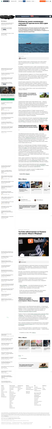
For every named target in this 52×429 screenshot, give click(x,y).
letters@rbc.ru (6, 415)
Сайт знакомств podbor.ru (38, 401)
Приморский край (12, 407)
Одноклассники (20, 388)
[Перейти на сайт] (7, 17)
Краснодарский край (12, 395)
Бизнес (2, 368)
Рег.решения (36, 398)
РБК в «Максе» (22, 179)
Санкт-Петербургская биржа (16, 418)
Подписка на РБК (28, 388)
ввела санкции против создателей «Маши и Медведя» (33, 314)
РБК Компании (36, 402)
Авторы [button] (19, 196)
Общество (2, 30)
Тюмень (10, 401)
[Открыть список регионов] (47, 1)
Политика (2, 70)
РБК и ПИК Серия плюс (4, 128)
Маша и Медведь (23, 285)
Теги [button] (22, 196)
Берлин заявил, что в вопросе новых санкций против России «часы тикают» (27, 95)
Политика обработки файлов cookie (26, 423)
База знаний (3, 395)
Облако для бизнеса (37, 394)
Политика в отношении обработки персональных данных (10, 423)
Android (44, 388)
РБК (19, 129)
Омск (10, 390)
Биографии (2, 394)
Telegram (19, 389)
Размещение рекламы (37, 390)
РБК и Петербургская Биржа (5, 335)
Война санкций (20, 19)
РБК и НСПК (3, 35)
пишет (33, 62)
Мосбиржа (10, 418)
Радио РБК (5, 1)
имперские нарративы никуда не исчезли (27, 311)
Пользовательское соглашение (28, 422)
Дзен (18, 390)
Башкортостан (11, 391)
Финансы (2, 393)
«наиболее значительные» (30, 137)
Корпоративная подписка (29, 389)
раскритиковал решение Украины (25, 324)
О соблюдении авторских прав (17, 422)
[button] (47, 1)
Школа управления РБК (37, 404)
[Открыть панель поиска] (48, 1)
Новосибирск (11, 389)
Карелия (10, 405)
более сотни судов (44, 118)
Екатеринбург (11, 388)
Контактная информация (37, 388)
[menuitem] (13, 1)
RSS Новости (28, 393)
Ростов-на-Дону (11, 399)
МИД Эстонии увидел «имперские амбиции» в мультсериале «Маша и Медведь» (28, 299)
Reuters (22, 120)
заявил (25, 147)
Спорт (2, 378)
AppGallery (44, 389)
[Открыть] (7, 1)
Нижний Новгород (12, 396)
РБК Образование (3, 396)
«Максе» (34, 332)
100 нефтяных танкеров (40, 165)
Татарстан (10, 400)
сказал (47, 157)
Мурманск (10, 406)
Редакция (35, 389)
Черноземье (11, 402)
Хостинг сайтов (36, 397)
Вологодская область (12, 393)
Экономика (2, 388)
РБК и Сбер (3, 276)
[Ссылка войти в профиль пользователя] (50, 1)
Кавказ (10, 404)
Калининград (11, 394)
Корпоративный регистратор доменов (37, 396)
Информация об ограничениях (6, 422)
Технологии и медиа (4, 340)
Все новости (3, 21)
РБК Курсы (35, 403)
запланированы (34, 160)
